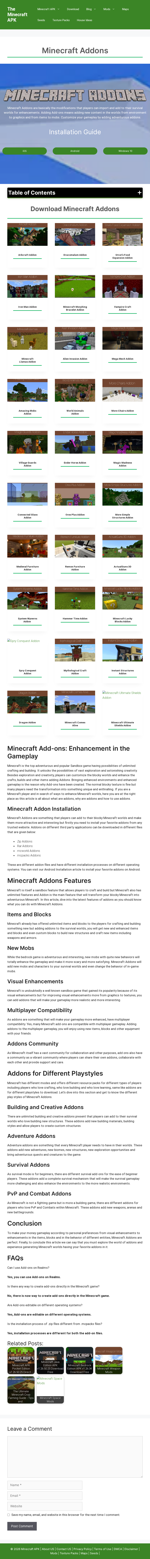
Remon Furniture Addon (75, 568)
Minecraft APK (46, 9)
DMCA (118, 1549)
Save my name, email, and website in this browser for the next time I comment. (65, 1515)
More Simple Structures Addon (122, 516)
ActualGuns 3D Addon (122, 568)
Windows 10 (125, 150)
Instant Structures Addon (123, 672)
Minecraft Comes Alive (75, 724)
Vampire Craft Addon (122, 308)
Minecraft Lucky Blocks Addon (122, 620)
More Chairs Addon (122, 410)
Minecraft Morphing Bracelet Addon (75, 308)
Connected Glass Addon (28, 516)
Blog (89, 9)
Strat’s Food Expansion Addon (122, 256)
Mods (107, 9)
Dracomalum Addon (75, 255)
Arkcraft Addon (27, 255)
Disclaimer (131, 1549)
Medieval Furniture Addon (27, 568)
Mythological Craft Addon (75, 672)
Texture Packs (61, 20)
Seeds (41, 20)
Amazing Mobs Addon (27, 412)
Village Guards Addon (27, 464)
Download (73, 9)
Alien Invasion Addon (75, 358)
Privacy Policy (83, 1549)
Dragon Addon (27, 722)
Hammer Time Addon (75, 618)
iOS (25, 150)
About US (48, 1549)
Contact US (64, 1549)
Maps (125, 9)
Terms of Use (102, 1549)
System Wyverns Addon (27, 620)
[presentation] (27, 234)
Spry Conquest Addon (27, 672)
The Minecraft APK (17, 14)
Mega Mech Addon (122, 358)
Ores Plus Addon (75, 514)
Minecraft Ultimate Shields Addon (122, 724)
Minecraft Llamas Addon (27, 360)
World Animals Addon (75, 412)
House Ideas (84, 20)
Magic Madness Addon (122, 464)
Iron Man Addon (27, 306)
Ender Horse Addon (75, 462)
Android (74, 150)
